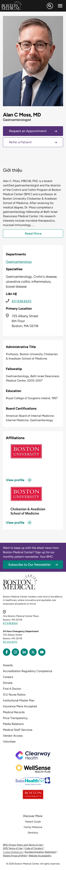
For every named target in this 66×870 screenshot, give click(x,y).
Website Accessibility (40, 855)
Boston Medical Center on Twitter (33, 652)
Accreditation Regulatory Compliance (27, 671)
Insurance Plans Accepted (20, 706)
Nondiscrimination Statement (40, 852)
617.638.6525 (21, 301)
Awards (8, 665)
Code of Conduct (33, 848)
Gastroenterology (19, 262)
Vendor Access (13, 735)
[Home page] (20, 588)
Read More (33, 233)
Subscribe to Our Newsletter (29, 565)
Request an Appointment (28, 131)
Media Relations (13, 724)
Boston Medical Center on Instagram (15, 652)
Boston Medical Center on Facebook (6, 652)
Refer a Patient (20, 142)
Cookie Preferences (13, 852)
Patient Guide (33, 821)
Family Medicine (33, 827)
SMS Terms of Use (12, 848)
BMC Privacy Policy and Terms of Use (22, 845)
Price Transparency (15, 718)
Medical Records (14, 712)
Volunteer (9, 741)
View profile (15, 480)
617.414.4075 (10, 642)
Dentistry (33, 832)
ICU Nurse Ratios (14, 694)
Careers (8, 677)
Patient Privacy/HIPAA (15, 855)
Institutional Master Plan (18, 700)
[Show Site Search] (49, 5)
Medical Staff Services (17, 730)
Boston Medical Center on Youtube (41, 652)
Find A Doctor (12, 688)
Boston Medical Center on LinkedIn (24, 652)
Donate (7, 683)
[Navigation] (60, 5)
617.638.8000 (10, 623)
